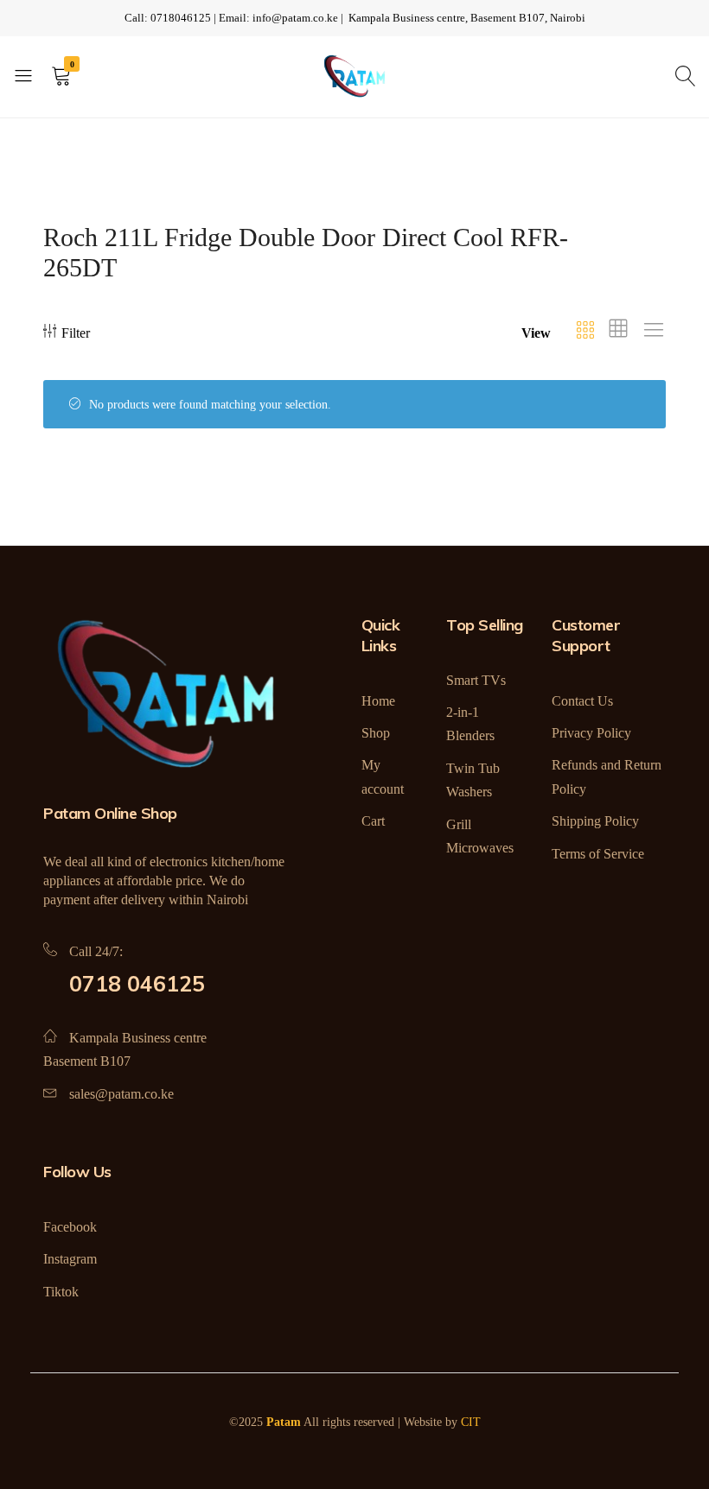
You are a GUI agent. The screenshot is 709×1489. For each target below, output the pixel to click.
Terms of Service (598, 853)
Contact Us (582, 701)
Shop (375, 732)
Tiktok (61, 1291)
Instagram (70, 1258)
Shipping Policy (595, 821)
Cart (373, 821)
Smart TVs (476, 680)
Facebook (70, 1227)
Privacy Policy (591, 732)
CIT (471, 1422)
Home (378, 701)
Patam (283, 1422)
